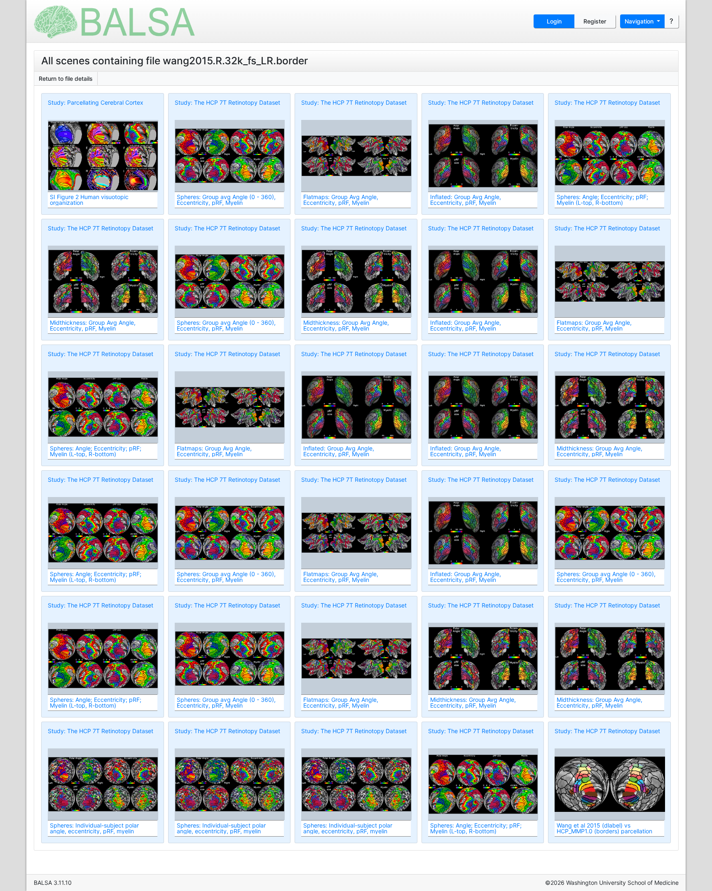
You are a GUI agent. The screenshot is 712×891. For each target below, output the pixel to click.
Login (554, 21)
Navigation (640, 21)
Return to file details (66, 78)
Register (594, 21)
